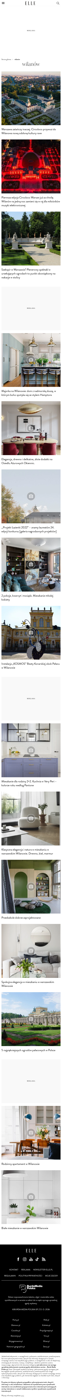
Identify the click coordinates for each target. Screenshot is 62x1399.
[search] (58, 3)
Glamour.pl (15, 1325)
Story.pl (46, 1346)
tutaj (22, 1396)
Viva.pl (46, 1336)
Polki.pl (46, 1319)
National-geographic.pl (16, 1346)
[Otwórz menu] (3, 3)
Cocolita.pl (15, 1330)
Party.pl (16, 1319)
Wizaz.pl (46, 1341)
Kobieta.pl (46, 1325)
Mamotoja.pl (16, 1336)
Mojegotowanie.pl (16, 1341)
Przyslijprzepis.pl (46, 1330)
